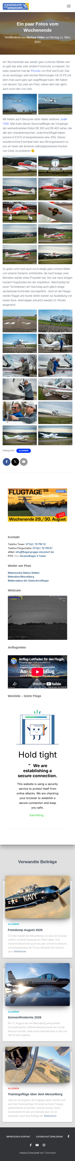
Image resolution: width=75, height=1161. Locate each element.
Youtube (37, 1145)
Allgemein (23, 451)
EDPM (30, 1145)
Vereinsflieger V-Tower (33, 556)
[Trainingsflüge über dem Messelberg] (37, 1064)
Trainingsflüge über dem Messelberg (35, 1094)
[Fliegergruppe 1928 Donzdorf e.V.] (17, 6)
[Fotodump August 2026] (37, 896)
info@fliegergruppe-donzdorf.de (35, 552)
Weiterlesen (20, 951)
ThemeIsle (50, 1152)
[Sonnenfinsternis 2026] (37, 984)
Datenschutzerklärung (49, 1137)
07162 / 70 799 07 (42, 548)
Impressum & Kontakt (18, 1137)
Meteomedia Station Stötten (23, 572)
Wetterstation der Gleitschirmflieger (28, 580)
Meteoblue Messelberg (21, 576)
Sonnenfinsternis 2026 (24, 1017)
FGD (68, 1137)
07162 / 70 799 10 (36, 544)
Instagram (44, 1145)
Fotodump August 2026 (25, 930)
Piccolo (35, 70)
